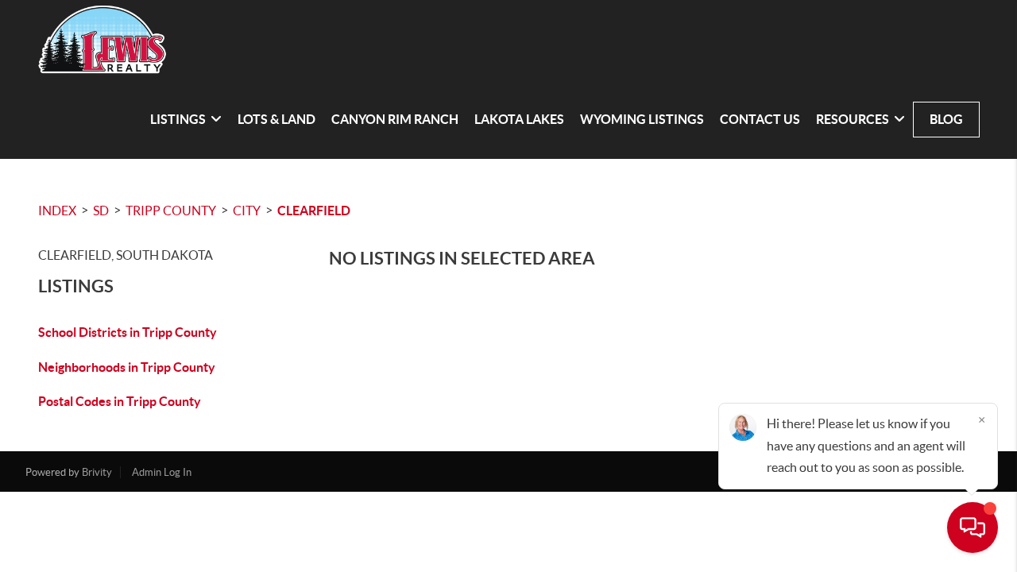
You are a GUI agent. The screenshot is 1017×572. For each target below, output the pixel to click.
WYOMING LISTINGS (642, 119)
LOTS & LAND (276, 119)
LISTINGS (178, 119)
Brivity (97, 472)
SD (101, 210)
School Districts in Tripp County (127, 332)
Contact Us (760, 119)
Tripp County (171, 210)
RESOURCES (852, 119)
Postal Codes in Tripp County (119, 401)
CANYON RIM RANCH (394, 119)
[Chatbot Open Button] (972, 527)
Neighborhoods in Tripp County (126, 367)
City (247, 210)
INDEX (57, 210)
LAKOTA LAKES (519, 119)
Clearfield (313, 210)
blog (946, 119)
